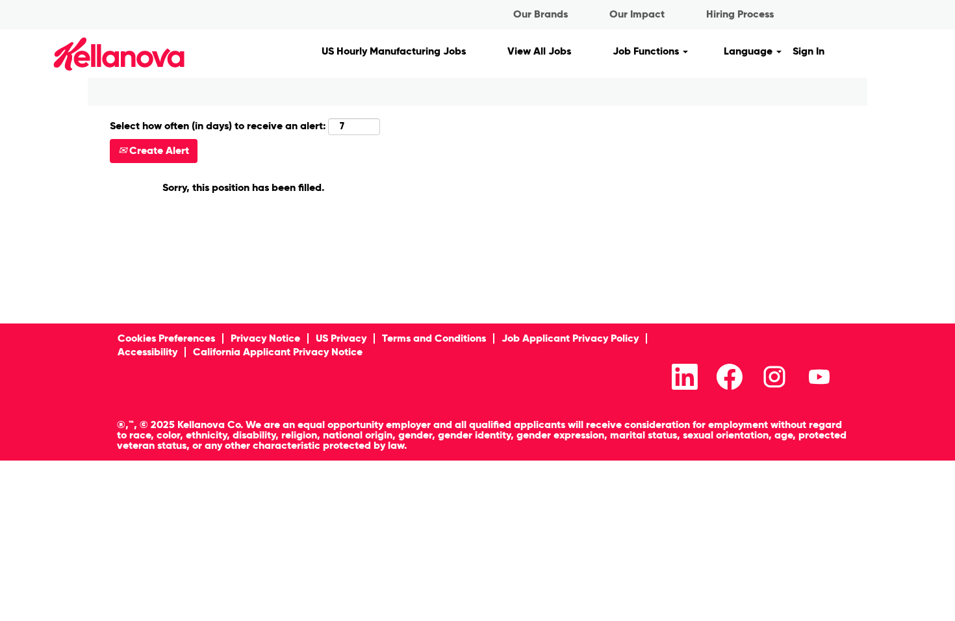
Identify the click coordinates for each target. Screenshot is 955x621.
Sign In (808, 51)
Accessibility (147, 352)
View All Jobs (539, 51)
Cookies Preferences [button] (166, 338)
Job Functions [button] (647, 51)
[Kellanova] (96, 53)
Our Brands (540, 14)
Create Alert (158, 150)
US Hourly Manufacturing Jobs (394, 51)
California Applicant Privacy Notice (278, 352)
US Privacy (341, 338)
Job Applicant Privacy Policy (570, 338)
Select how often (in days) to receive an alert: (217, 126)
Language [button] (749, 51)
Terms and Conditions (434, 338)
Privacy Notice (265, 338)
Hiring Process (740, 14)
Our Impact (637, 14)
